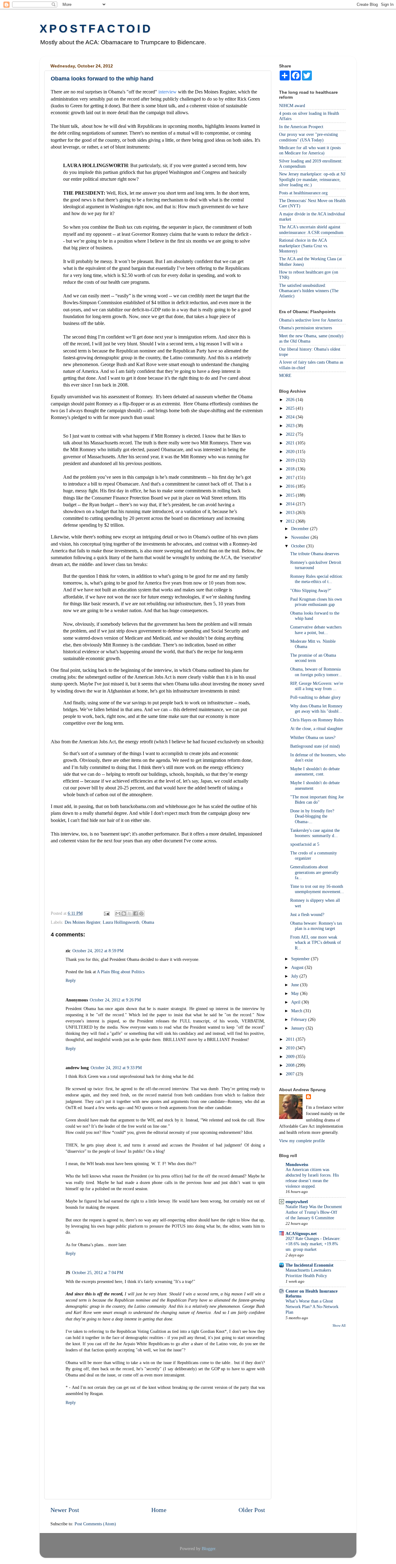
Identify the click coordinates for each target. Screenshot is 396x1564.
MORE (285, 375)
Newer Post (64, 1509)
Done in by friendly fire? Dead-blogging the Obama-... (312, 816)
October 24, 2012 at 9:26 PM (115, 999)
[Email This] (118, 913)
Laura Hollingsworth (121, 922)
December (300, 528)
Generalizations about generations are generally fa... (314, 872)
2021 (291, 442)
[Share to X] (130, 913)
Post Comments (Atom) (95, 1523)
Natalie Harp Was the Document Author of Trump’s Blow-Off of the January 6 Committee (314, 1212)
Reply (71, 980)
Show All (339, 1325)
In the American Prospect (301, 126)
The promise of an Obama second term (313, 658)
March (297, 1010)
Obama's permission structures (305, 327)
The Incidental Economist (310, 1265)
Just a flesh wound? (307, 914)
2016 (291, 486)
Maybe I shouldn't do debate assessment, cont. (315, 771)
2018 (291, 468)
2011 (291, 1039)
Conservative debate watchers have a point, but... (316, 629)
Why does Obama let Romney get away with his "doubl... (316, 708)
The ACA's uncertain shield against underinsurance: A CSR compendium (311, 229)
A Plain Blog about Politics (120, 971)
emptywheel (297, 1201)
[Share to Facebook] (135, 913)
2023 (291, 425)
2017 (291, 477)
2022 (291, 434)
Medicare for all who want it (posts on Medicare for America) (310, 150)
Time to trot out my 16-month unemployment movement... (317, 889)
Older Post (252, 1509)
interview (168, 91)
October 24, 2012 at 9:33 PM (116, 1067)
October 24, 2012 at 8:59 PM (97, 950)
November (301, 537)
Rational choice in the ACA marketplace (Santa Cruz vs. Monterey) (303, 245)
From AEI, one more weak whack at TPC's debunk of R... (315, 942)
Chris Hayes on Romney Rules (316, 719)
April (296, 1002)
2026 (291, 399)
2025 (291, 408)
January (298, 1028)
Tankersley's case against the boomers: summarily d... (315, 833)
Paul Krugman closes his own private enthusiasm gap (316, 602)
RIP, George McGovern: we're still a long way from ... (316, 686)
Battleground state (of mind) (315, 746)
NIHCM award (292, 105)
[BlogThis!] (124, 913)
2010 (291, 1047)
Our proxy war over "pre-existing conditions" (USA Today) (308, 137)
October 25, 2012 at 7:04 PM (97, 1272)
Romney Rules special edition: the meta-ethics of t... (316, 579)
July (295, 976)
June (295, 984)
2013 (291, 512)
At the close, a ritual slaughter (316, 728)
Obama (148, 922)
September (301, 958)
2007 (291, 1073)
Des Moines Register (82, 922)
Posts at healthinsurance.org (303, 192)
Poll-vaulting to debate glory (315, 697)
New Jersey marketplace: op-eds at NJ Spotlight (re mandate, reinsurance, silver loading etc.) (312, 179)
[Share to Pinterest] (141, 913)
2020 (291, 451)
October (298, 545)
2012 (291, 521)
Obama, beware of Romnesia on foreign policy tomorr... (316, 672)
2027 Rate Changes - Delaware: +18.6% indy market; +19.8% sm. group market (313, 1244)
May (295, 993)
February (299, 1019)
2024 (291, 416)
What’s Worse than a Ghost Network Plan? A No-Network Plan (312, 1307)
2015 (291, 495)
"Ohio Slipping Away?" (310, 590)
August (298, 967)
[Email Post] (106, 913)
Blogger (208, 1548)
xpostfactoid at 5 (304, 844)
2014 (291, 503)
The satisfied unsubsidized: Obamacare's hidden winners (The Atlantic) (308, 291)
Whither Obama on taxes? (312, 737)
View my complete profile (302, 1140)
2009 (291, 1056)
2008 (291, 1065)
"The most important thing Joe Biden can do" (317, 799)
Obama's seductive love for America (310, 320)
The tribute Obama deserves (314, 553)
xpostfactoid (96, 28)
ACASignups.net (301, 1233)
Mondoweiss (297, 1164)
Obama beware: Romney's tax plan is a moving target (316, 926)
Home (158, 1509)
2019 (291, 460)
